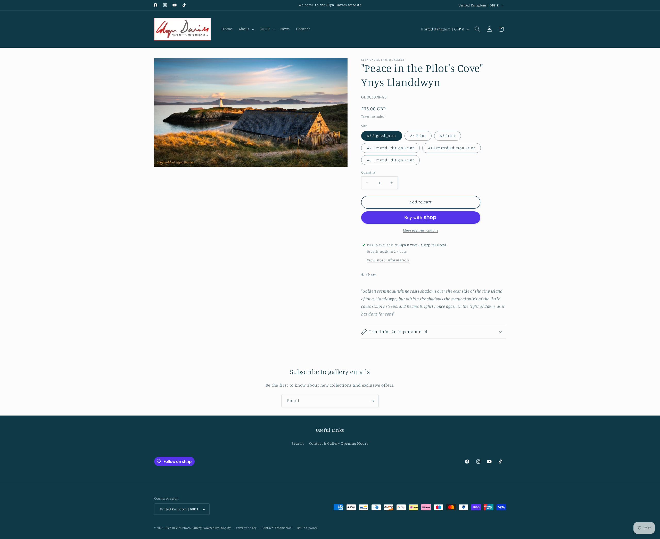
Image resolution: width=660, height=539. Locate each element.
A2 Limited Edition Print (390, 148)
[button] (246, 29)
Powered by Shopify (217, 528)
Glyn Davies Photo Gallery (183, 528)
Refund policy (307, 528)
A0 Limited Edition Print (390, 160)
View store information (388, 260)
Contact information (277, 528)
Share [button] (371, 274)
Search (298, 443)
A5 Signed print (382, 135)
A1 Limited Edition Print (451, 148)
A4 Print (418, 135)
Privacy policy (246, 528)
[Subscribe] (372, 401)
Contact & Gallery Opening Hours (338, 443)
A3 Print (447, 135)
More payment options (420, 230)
